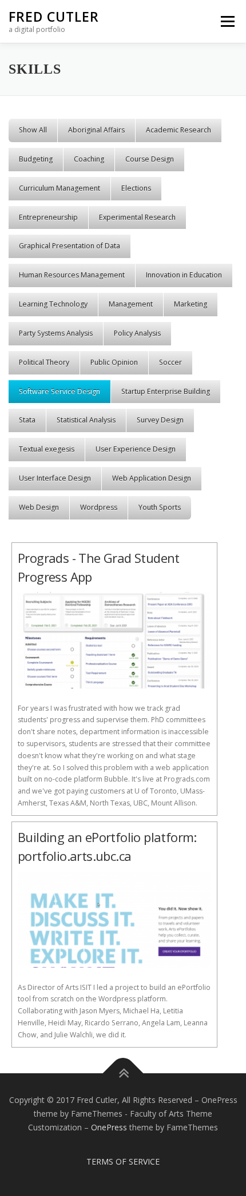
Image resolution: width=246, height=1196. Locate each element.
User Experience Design (136, 449)
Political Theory (44, 362)
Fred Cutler (54, 16)
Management (131, 304)
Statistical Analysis (86, 420)
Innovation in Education (184, 275)
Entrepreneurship (48, 217)
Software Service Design (59, 391)
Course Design (149, 159)
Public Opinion (114, 362)
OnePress (109, 1127)
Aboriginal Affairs (96, 130)
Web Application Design (151, 478)
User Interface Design (55, 478)
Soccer (170, 362)
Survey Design (160, 420)
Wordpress (98, 507)
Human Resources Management (72, 275)
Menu (226, 21)
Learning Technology (53, 304)
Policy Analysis (137, 333)
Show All (33, 130)
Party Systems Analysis (56, 333)
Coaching (89, 159)
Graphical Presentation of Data (69, 246)
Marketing (190, 304)
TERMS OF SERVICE (123, 1161)
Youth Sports (159, 507)
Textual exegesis (46, 449)
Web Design (39, 507)
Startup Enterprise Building (165, 391)
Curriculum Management (59, 188)
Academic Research (178, 130)
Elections (136, 188)
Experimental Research (137, 217)
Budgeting (36, 159)
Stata (27, 420)
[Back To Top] (123, 1073)
